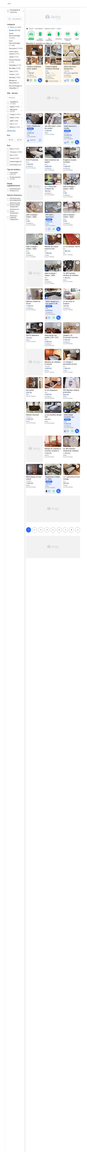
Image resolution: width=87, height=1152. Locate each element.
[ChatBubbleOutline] (31, 80)
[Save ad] (40, 47)
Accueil (31, 28)
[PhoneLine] (40, 80)
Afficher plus (11, 130)
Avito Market (39, 28)
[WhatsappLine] (35, 80)
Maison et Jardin (15, 27)
